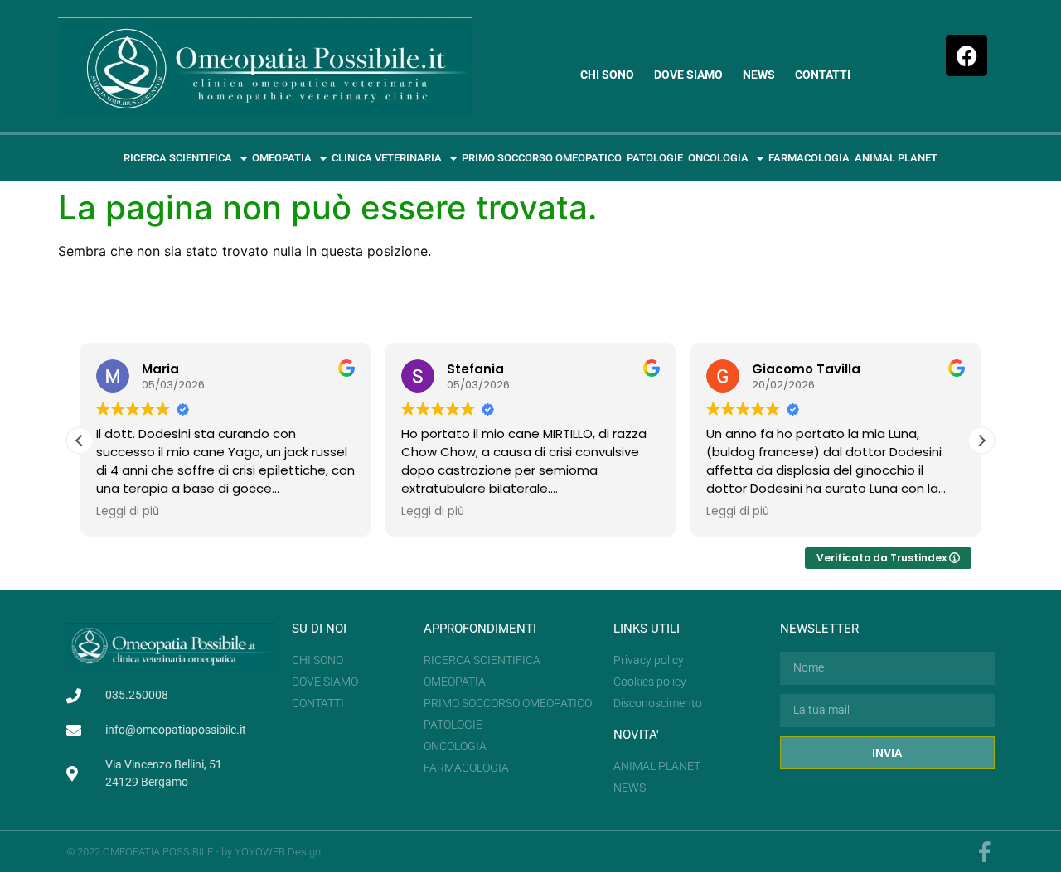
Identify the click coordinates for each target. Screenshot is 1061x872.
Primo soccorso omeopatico (542, 158)
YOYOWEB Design (278, 852)
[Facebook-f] (984, 851)
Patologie (655, 158)
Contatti (822, 74)
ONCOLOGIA (718, 158)
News (759, 74)
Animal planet (896, 158)
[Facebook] (966, 55)
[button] (981, 440)
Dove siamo (688, 74)
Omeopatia (282, 158)
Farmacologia (809, 158)
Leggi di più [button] (127, 511)
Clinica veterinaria (387, 158)
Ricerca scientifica (178, 158)
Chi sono (607, 74)
